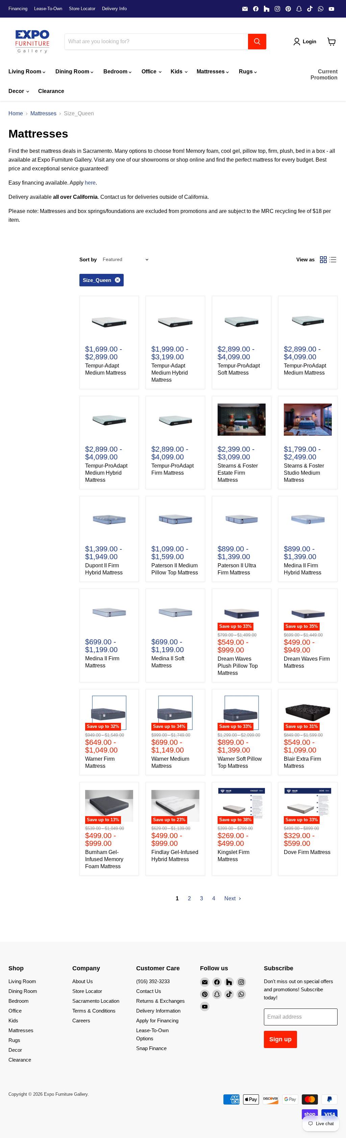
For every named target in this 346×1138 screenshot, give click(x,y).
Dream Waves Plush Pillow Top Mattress (238, 666)
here (90, 183)
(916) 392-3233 (153, 981)
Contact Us (148, 991)
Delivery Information (158, 1011)
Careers (81, 1020)
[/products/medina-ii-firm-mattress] (109, 612)
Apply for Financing (157, 1020)
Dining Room (73, 71)
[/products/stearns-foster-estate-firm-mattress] (242, 420)
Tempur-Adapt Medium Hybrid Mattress (169, 373)
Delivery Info (114, 8)
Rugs (246, 71)
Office (150, 71)
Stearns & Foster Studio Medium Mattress (304, 473)
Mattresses (211, 71)
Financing (17, 8)
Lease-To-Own (48, 8)
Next (230, 898)
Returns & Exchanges (160, 1001)
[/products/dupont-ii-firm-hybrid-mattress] (109, 520)
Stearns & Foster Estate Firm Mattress (238, 473)
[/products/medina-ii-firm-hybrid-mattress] (308, 520)
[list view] (333, 259)
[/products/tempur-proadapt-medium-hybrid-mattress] (109, 420)
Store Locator (82, 8)
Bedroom (116, 71)
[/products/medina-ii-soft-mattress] (175, 612)
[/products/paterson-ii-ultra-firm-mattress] (242, 520)
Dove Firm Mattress (307, 852)
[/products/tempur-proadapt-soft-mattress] (242, 320)
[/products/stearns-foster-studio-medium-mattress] (308, 420)
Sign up (280, 1039)
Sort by (88, 259)
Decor (16, 91)
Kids (177, 71)
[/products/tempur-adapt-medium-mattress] (109, 320)
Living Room (25, 71)
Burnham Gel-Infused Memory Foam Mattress (104, 859)
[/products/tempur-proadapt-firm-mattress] (175, 420)
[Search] (257, 41)
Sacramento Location (95, 1001)
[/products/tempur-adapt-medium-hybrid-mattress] (175, 320)
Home (15, 113)
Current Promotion (324, 74)
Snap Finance (151, 1048)
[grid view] (323, 259)
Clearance (51, 91)
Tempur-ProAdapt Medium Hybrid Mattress (106, 473)
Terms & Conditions (94, 1011)
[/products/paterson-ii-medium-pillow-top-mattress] (175, 520)
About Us (82, 981)
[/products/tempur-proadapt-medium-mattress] (308, 320)
